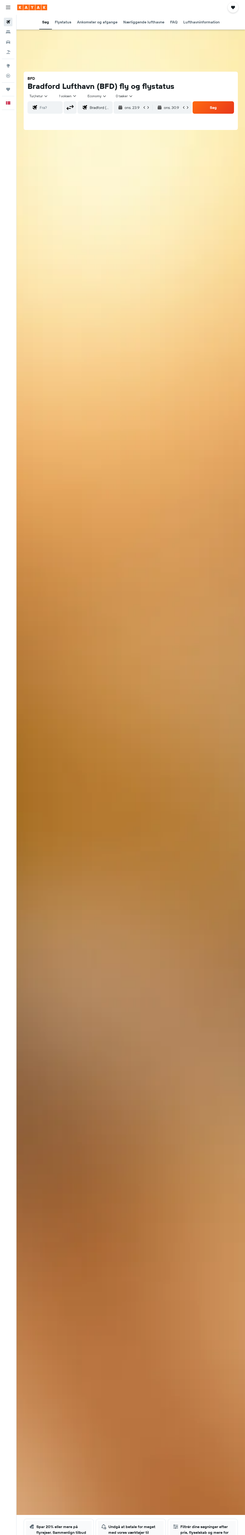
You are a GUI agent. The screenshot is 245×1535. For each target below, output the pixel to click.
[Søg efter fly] (8, 22)
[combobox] (97, 96)
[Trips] (8, 89)
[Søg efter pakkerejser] (8, 52)
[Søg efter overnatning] (8, 32)
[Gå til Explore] (8, 65)
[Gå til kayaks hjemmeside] (32, 7)
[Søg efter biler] (8, 42)
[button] (8, 7)
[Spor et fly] (8, 76)
